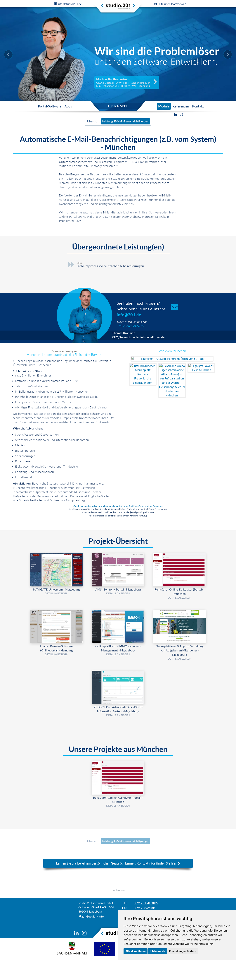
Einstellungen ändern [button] (182, 951)
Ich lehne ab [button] (157, 951)
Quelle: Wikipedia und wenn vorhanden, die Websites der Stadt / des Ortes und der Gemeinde (118, 506)
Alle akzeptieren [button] (135, 951)
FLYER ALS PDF (118, 106)
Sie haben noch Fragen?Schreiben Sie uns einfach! (141, 309)
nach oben (118, 890)
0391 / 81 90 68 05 (146, 903)
